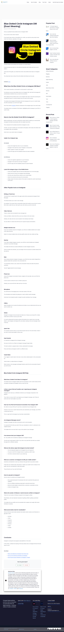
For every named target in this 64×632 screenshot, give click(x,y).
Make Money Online (50, 87)
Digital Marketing (49, 79)
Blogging (47, 73)
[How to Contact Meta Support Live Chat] (47, 49)
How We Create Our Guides (58, 2)
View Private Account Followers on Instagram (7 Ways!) (19, 557)
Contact (19, 603)
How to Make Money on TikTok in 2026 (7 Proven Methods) (55, 133)
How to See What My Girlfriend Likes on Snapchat (54, 61)
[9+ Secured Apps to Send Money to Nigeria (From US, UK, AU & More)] (47, 27)
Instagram (14, 105)
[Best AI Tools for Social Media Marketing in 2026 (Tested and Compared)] (47, 126)
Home (28, 2)
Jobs (47, 85)
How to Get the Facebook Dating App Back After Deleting (54, 36)
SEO (47, 93)
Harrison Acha (11, 572)
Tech (47, 99)
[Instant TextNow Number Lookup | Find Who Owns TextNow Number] (47, 54)
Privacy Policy (6, 629)
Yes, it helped (19, 565)
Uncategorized (49, 104)
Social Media (48, 96)
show (9, 81)
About (49, 2)
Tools (47, 101)
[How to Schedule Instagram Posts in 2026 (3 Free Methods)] (47, 138)
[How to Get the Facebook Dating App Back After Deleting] (47, 35)
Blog (39, 2)
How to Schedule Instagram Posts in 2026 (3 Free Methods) (55, 139)
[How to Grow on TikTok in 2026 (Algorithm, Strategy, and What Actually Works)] (47, 118)
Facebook (21, 588)
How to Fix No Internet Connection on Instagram (17, 555)
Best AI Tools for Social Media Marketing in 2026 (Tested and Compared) (55, 127)
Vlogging (48, 107)
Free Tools (44, 2)
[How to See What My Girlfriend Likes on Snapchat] (47, 60)
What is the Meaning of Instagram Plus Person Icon (18, 553)
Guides (47, 82)
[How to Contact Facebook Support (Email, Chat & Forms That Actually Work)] (47, 41)
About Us (28, 600)
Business (48, 76)
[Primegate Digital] (4, 2)
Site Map (35, 629)
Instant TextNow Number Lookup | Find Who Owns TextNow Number (55, 55)
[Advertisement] (32, 12)
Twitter (15, 588)
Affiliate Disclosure (21, 629)
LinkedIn (11, 588)
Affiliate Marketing (49, 71)
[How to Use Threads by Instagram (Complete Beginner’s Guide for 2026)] (47, 145)
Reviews (47, 90)
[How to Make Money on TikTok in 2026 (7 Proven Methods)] (47, 132)
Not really (26, 565)
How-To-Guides (34, 2)
